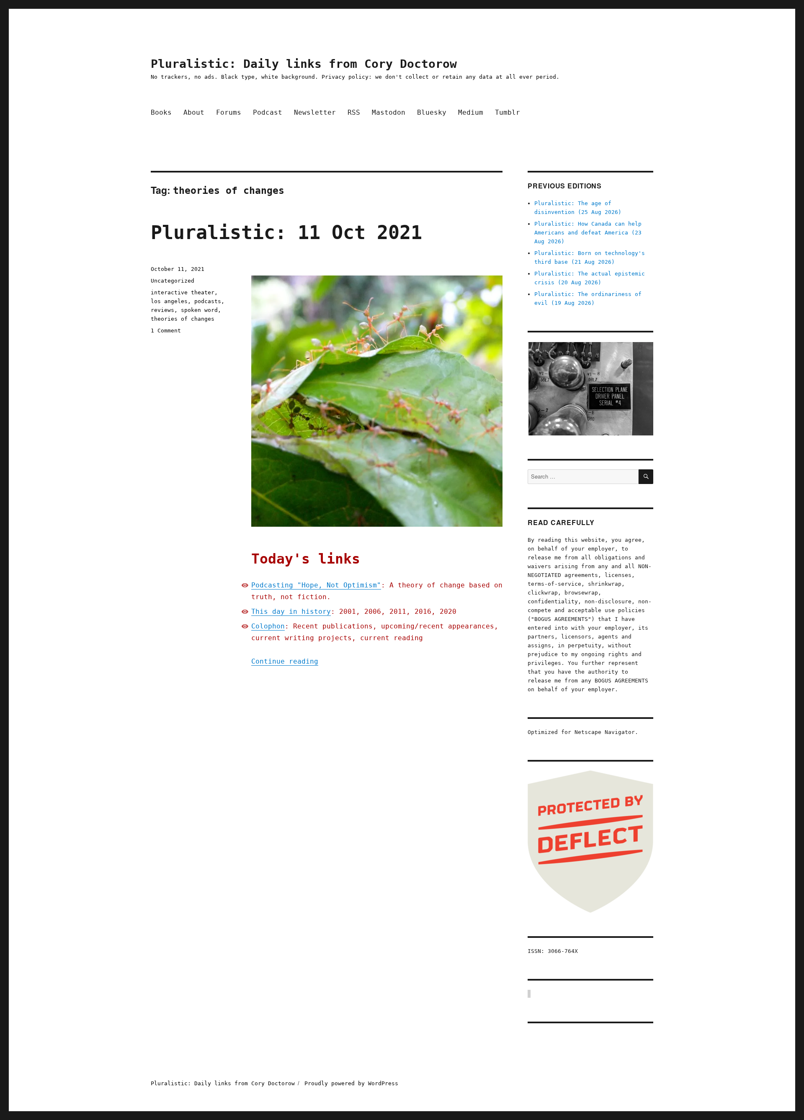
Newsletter (315, 112)
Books (161, 112)
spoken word (199, 310)
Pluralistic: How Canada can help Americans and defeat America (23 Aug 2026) (588, 233)
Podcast (267, 112)
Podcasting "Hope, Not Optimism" (316, 585)
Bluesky (431, 112)
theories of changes (182, 319)
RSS (354, 112)
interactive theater (182, 292)
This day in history (291, 611)
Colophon (268, 626)
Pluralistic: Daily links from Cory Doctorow (304, 64)
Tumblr (507, 112)
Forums (228, 112)
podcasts (207, 301)
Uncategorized (172, 281)
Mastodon (388, 112)
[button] (590, 388)
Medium (470, 112)
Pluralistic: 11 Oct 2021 (286, 232)
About (193, 112)
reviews (162, 310)
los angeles (169, 301)
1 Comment (166, 330)
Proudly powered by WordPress (351, 1083)
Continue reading (284, 661)
